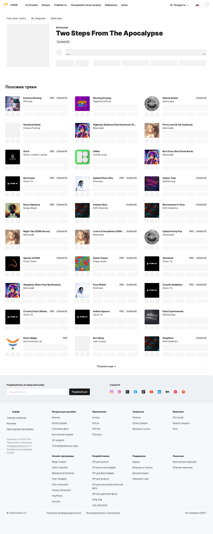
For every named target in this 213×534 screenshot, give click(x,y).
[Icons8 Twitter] (127, 391)
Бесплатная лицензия (184, 461)
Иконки (56, 417)
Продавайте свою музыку (86, 5)
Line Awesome (100, 505)
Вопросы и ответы (142, 467)
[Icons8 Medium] (167, 391)
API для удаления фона (104, 493)
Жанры (46, 5)
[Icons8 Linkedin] (159, 391)
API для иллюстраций (104, 467)
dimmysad (62, 27)
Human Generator (61, 490)
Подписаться (79, 391)
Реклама (11, 423)
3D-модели (58, 440)
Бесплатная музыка (62, 434)
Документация (140, 473)
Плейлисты (60, 5)
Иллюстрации (59, 423)
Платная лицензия (183, 467)
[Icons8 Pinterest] (175, 391)
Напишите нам (140, 478)
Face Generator (60, 484)
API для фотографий (103, 473)
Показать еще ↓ (106, 366)
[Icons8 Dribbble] (119, 391)
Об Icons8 (178, 417)
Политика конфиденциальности (64, 513)
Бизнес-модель (181, 423)
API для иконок (100, 461)
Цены (124, 5)
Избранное (111, 5)
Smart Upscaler (60, 467)
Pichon (95, 423)
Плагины (97, 434)
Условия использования (19, 449)
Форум (136, 461)
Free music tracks (16, 18)
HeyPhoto (57, 495)
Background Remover (63, 473)
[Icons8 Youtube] (151, 391)
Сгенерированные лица (65, 445)
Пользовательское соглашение (103, 513)
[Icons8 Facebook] (135, 391)
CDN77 (202, 513)
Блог (175, 428)
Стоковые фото (60, 428)
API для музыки (100, 478)
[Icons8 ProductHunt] (183, 391)
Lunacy (96, 417)
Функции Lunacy (141, 428)
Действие (56, 18)
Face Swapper (59, 478)
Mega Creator (59, 461)
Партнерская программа (20, 429)
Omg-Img (97, 499)
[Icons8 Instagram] (111, 391)
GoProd (96, 428)
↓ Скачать (65, 63)
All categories (38, 18)
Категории (31, 5)
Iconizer (56, 501)
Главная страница (16, 417)
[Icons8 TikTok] (143, 391)
